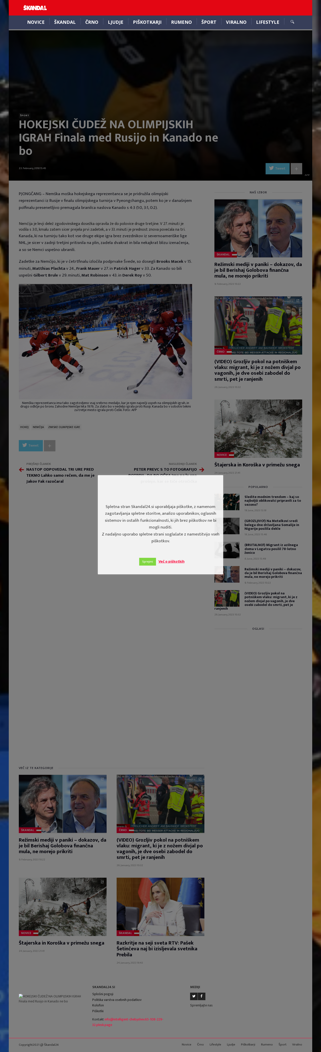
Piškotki (98, 1011)
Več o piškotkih (171, 561)
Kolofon (98, 1005)
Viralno (236, 22)
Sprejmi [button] (147, 561)
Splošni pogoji (102, 994)
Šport (208, 22)
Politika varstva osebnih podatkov (116, 1000)
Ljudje (115, 22)
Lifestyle (267, 22)
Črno (91, 22)
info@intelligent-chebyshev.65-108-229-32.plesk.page (128, 1022)
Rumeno (181, 22)
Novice (36, 22)
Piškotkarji (147, 22)
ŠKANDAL (65, 22)
